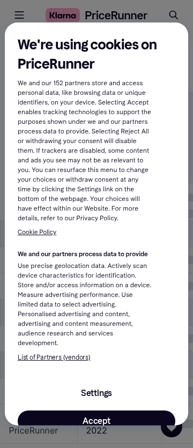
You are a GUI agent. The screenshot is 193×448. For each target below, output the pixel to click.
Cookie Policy (37, 232)
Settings (96, 392)
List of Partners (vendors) (54, 357)
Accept (96, 420)
